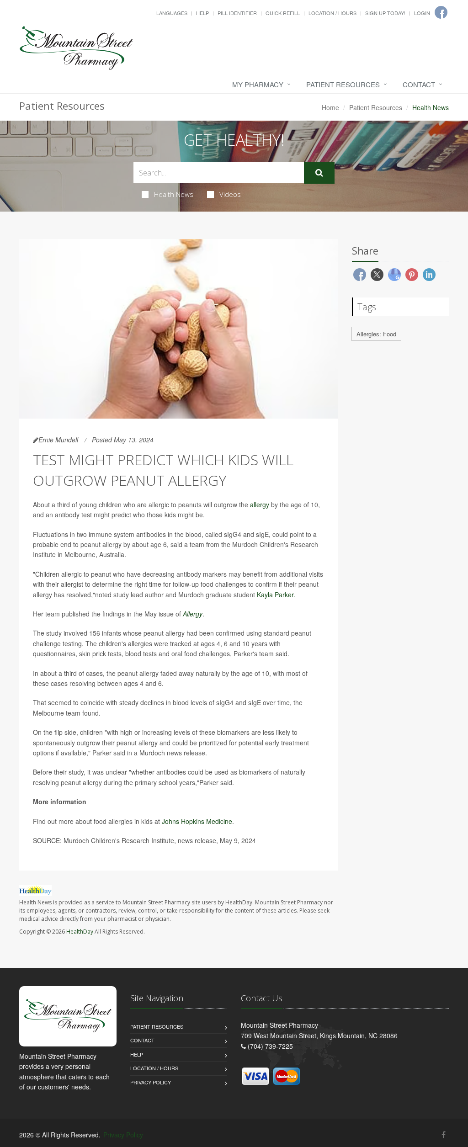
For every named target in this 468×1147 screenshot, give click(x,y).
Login (422, 12)
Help (202, 12)
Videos (230, 194)
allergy (259, 504)
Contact (419, 84)
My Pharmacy (257, 84)
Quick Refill (283, 12)
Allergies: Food (376, 333)
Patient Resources (343, 84)
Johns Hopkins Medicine (197, 821)
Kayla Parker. (276, 594)
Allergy (192, 613)
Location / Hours (332, 12)
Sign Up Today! (385, 12)
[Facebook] (443, 1134)
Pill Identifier (237, 12)
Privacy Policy (150, 1082)
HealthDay (79, 931)
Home (330, 107)
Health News (173, 194)
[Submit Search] (319, 173)
